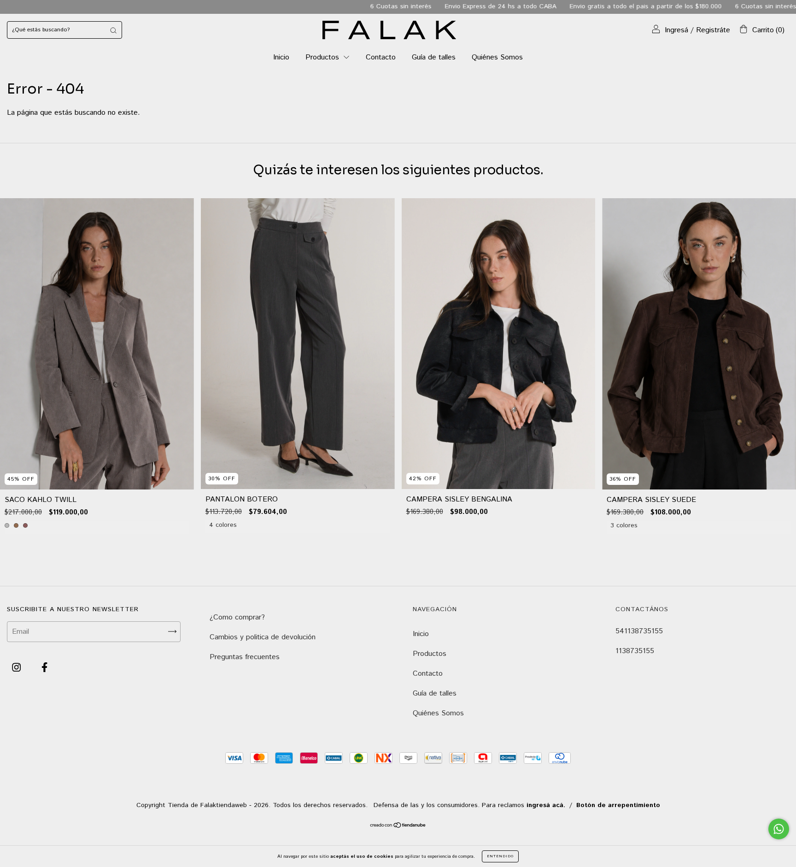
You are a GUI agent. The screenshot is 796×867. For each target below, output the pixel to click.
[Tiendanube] (398, 826)
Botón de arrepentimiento (618, 805)
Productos (323, 57)
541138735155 (639, 631)
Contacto (381, 57)
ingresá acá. (546, 805)
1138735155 (634, 651)
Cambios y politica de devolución (263, 637)
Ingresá (676, 30)
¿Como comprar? (237, 617)
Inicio (281, 57)
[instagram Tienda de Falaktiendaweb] (17, 667)
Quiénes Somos (497, 57)
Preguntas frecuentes (245, 657)
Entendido (500, 856)
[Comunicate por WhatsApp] (778, 829)
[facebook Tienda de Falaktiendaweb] (44, 667)
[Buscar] (113, 30)
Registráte (713, 30)
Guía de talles (434, 57)
